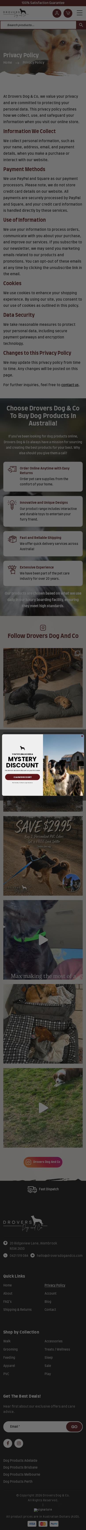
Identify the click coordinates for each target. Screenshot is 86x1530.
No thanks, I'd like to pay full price (22, 782)
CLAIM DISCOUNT (22, 777)
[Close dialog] (82, 736)
